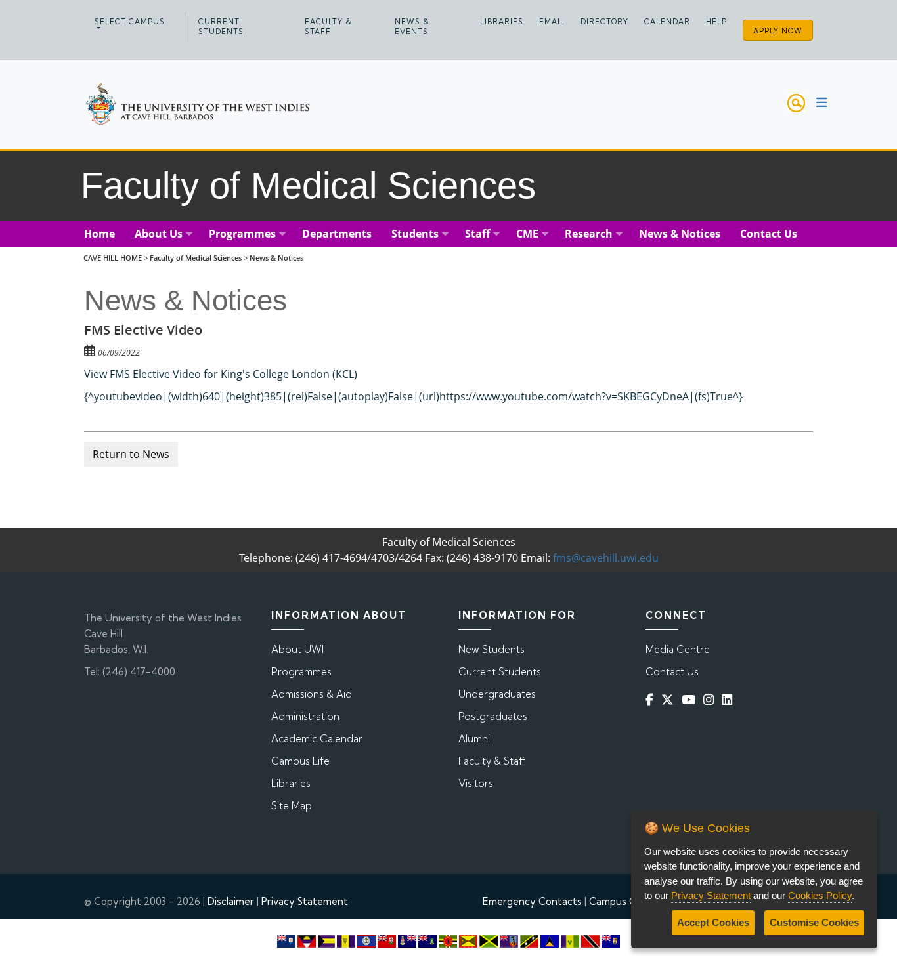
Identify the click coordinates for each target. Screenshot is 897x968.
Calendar (667, 21)
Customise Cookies (814, 922)
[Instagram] (711, 699)
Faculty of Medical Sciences (196, 258)
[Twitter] (670, 699)
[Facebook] (652, 699)
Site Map (291, 805)
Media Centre (677, 649)
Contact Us (672, 671)
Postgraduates (492, 716)
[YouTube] (691, 699)
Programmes (301, 671)
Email (552, 21)
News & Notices (276, 258)
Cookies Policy (820, 895)
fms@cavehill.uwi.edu (606, 558)
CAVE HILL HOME (112, 258)
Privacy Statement (304, 901)
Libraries (501, 21)
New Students (491, 649)
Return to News (131, 454)
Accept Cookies (713, 922)
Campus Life (300, 761)
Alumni (474, 738)
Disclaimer (231, 901)
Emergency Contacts (532, 901)
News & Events (412, 26)
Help (716, 21)
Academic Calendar (316, 738)
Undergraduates (497, 694)
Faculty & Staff (328, 26)
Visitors (475, 783)
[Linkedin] (729, 699)
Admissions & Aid (311, 694)
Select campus (130, 21)
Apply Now (777, 30)
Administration (305, 716)
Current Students (221, 26)
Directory (604, 21)
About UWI (297, 649)
